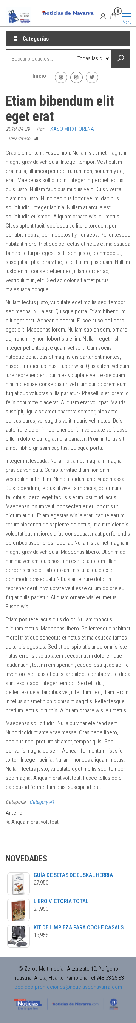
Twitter (92, 77)
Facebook (61, 77)
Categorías (36, 38)
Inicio (39, 75)
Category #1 (41, 802)
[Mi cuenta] (103, 16)
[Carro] (113, 17)
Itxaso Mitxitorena (70, 129)
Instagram (76, 77)
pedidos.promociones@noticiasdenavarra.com (68, 987)
